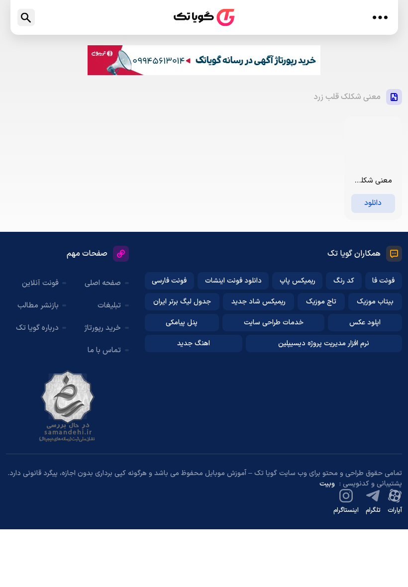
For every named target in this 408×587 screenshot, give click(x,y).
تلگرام (373, 510)
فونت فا (383, 281)
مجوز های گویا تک (67, 406)
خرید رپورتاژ (102, 328)
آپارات (395, 510)
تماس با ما (104, 350)
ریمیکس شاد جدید (258, 301)
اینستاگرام (346, 510)
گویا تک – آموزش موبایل (204, 17)
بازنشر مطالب (38, 305)
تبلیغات (109, 305)
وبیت (327, 484)
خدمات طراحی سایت (274, 322)
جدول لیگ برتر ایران (182, 301)
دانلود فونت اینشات (233, 281)
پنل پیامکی (182, 322)
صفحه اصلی (103, 283)
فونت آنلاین (40, 283)
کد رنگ (343, 281)
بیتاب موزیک (375, 301)
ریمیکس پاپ (297, 281)
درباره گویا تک (37, 328)
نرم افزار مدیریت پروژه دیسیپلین (323, 343)
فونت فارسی (169, 281)
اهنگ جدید (193, 343)
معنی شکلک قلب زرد (347, 97)
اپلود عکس (365, 322)
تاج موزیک (321, 301)
